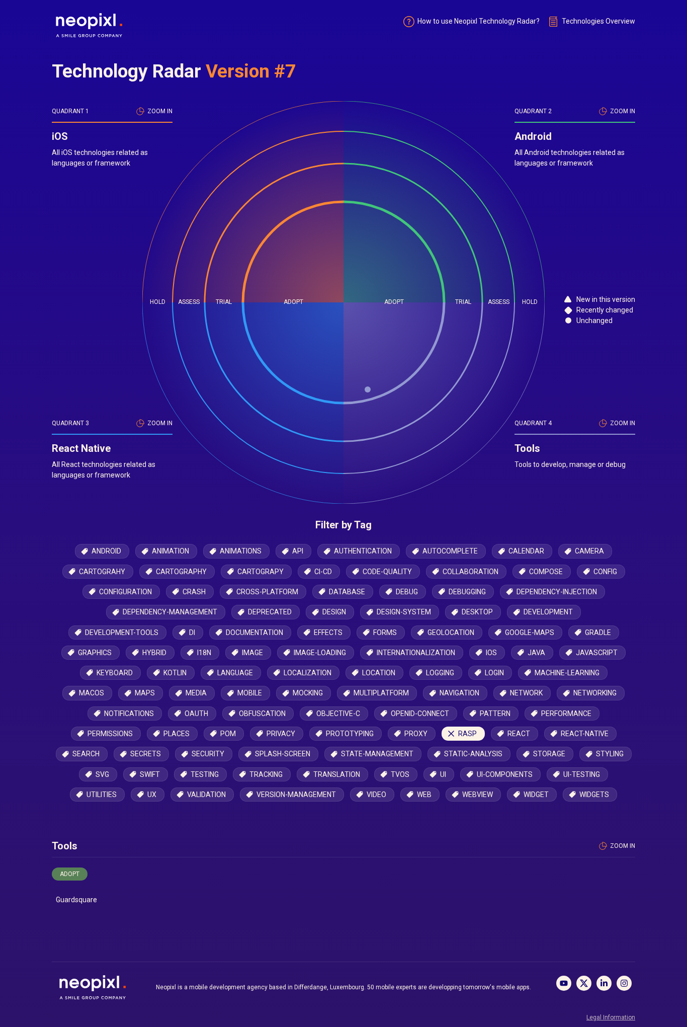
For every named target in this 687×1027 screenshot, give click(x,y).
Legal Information (610, 1017)
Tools (64, 846)
